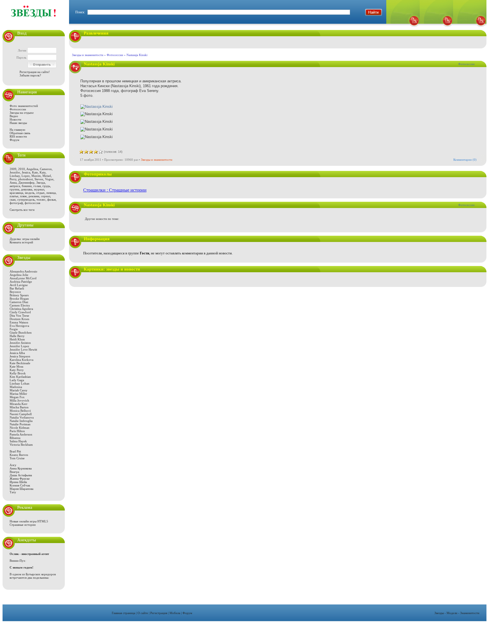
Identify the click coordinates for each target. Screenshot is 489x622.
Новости (15, 119)
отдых (40, 192)
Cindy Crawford (20, 312)
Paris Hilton (17, 431)
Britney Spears (19, 295)
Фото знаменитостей (24, 106)
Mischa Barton (19, 407)
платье (14, 196)
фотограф (16, 203)
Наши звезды (18, 123)
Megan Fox (17, 397)
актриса (15, 186)
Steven (39, 179)
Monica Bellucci (20, 410)
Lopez (26, 175)
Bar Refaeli (17, 288)
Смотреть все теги (22, 209)
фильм (51, 199)
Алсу (13, 465)
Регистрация (158, 613)
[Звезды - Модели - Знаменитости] (33, 21)
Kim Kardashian (20, 376)
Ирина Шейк (18, 482)
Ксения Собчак (20, 485)
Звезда (40, 182)
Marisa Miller (18, 393)
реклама (34, 196)
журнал (39, 189)
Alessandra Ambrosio (23, 271)
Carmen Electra (20, 305)
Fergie (14, 329)
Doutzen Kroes (19, 319)
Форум (14, 139)
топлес (41, 199)
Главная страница (123, 613)
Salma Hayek (18, 441)
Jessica (26, 172)
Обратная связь (20, 133)
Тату (13, 492)
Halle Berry (17, 336)
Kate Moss (16, 366)
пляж (23, 196)
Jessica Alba (17, 353)
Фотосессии (18, 109)
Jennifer (15, 172)
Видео (14, 116)
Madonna (16, 387)
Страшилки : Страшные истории (115, 190)
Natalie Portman (20, 424)
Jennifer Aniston (20, 342)
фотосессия (32, 203)
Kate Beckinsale (20, 363)
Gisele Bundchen (21, 332)
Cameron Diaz (19, 302)
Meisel (46, 175)
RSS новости (18, 136)
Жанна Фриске (20, 478)
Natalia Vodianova (22, 417)
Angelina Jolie (19, 274)
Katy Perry (17, 370)
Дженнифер (26, 182)
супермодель (26, 199)
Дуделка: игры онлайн (25, 239)
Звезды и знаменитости (87, 55)
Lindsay (15, 175)
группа (14, 189)
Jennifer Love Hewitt (23, 349)
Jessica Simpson (20, 356)
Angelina (32, 169)
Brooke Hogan (19, 298)
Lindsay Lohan (19, 383)
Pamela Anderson (21, 434)
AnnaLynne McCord (23, 278)
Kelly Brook (18, 373)
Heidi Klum (17, 339)
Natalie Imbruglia (21, 420)
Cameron (46, 169)
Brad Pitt (15, 451)
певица (51, 192)
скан (13, 199)
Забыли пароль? (30, 75)
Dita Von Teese (19, 315)
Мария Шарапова (21, 488)
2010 (21, 169)
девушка (26, 189)
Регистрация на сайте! (35, 72)
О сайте (143, 613)
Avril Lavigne (19, 285)
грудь (46, 186)
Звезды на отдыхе (22, 112)
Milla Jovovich (19, 400)
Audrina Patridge (21, 281)
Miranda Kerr (18, 404)
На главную (17, 129)
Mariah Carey (18, 390)
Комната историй (21, 242)
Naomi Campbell (21, 414)
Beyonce (15, 291)
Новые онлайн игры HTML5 (29, 521)
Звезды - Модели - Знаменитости (456, 613)
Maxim (36, 175)
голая (37, 186)
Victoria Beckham (21, 444)
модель (30, 192)
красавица (16, 192)
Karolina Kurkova (21, 359)
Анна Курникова (21, 468)
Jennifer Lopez (19, 346)
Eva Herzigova (19, 325)
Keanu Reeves (19, 454)
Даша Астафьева (21, 475)
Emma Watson (19, 322)
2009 (13, 169)
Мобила (175, 613)
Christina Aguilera (21, 308)
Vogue (49, 179)
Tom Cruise (17, 458)
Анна (13, 182)
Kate (35, 172)
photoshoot (25, 179)
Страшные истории (23, 524)
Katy (43, 172)
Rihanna (15, 437)
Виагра (14, 471)
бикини (27, 186)
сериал (45, 196)
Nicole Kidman (19, 427)
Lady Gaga (17, 380)
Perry (13, 179)
